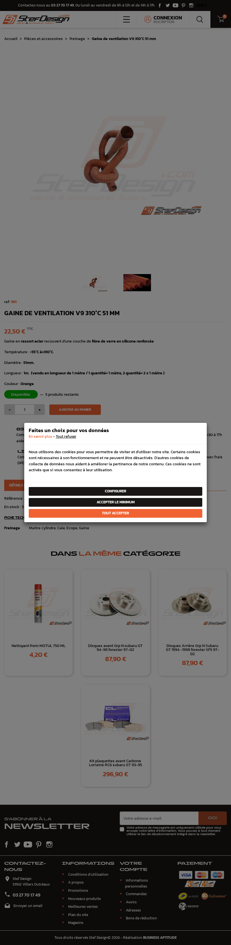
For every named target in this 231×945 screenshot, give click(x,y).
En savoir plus (40, 436)
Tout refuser (66, 436)
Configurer (115, 491)
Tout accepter (115, 513)
